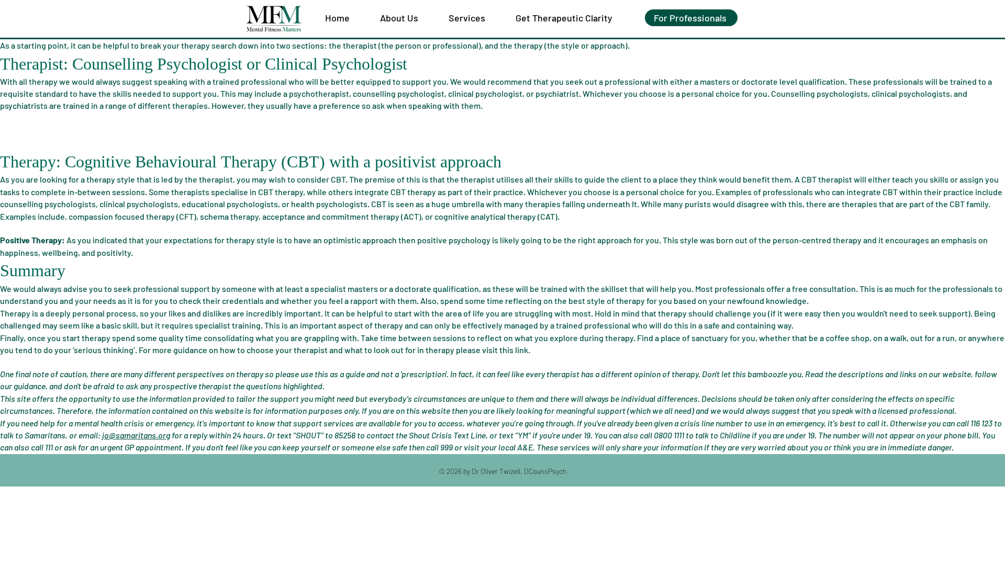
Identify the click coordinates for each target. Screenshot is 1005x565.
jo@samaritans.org (136, 435)
